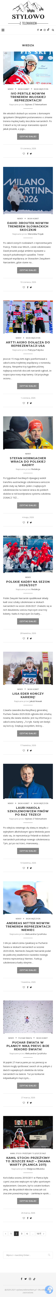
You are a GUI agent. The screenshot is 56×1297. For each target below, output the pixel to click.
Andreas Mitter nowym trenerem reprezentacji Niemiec (28, 926)
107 (38, 1233)
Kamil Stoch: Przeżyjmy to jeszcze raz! (28, 1153)
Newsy (11, 89)
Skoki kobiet (23, 89)
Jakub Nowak (36, 701)
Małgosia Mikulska (35, 1168)
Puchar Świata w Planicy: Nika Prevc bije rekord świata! (28, 1046)
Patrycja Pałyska (36, 350)
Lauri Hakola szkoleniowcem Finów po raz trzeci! (28, 811)
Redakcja (35, 469)
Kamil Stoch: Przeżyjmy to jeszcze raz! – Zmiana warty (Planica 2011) (28, 1161)
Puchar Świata (25, 1038)
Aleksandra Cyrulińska (36, 934)
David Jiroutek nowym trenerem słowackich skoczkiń (28, 226)
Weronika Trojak (36, 234)
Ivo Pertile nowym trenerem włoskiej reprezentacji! (28, 97)
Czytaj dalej (28, 136)
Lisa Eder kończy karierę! (28, 695)
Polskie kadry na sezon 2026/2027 (28, 583)
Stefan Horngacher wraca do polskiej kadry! (28, 462)
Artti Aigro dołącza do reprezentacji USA (28, 344)
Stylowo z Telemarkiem (36, 104)
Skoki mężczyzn (41, 89)
